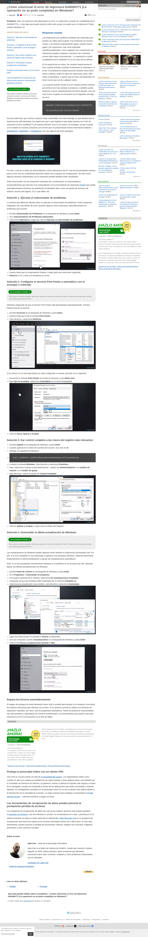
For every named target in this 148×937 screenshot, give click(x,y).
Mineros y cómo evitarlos (129, 66)
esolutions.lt (126, 932)
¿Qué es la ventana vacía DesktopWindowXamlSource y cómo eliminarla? (108, 161)
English (12, 886)
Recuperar (136, 211)
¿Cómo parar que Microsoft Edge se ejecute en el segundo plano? (129, 151)
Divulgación (96, 919)
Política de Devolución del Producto (59, 766)
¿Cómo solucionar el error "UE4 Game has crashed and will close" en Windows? (130, 83)
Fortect (83, 185)
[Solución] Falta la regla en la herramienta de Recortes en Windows (108, 104)
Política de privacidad (8, 934)
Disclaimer (86, 919)
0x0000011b (36, 131)
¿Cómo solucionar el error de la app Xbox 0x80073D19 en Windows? (130, 94)
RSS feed (57, 926)
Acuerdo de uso (57, 919)
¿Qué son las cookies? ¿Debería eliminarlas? (106, 67)
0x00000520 (12, 131)
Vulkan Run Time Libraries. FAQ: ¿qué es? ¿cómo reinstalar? (108, 130)
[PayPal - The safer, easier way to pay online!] (88, 871)
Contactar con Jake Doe (38, 863)
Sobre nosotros (44, 919)
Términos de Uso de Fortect (16, 766)
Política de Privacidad (73, 919)
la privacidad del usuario (51, 777)
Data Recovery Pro (67, 818)
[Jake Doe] (17, 15)
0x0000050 (23, 131)
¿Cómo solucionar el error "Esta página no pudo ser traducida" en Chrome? (129, 104)
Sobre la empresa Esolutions (21, 866)
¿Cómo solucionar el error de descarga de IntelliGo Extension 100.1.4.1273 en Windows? (119, 35)
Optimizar (75, 2)
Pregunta (103, 5)
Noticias (36, 2)
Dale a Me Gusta (85, 926)
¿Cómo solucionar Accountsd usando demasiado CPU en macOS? (130, 121)
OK (30, 934)
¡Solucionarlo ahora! (17, 89)
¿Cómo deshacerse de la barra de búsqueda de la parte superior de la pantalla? (130, 129)
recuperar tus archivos (18, 814)
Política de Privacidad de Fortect (36, 766)
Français (43, 886)
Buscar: (123, 2)
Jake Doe (12, 15)
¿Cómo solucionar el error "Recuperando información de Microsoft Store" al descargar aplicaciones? (121, 26)
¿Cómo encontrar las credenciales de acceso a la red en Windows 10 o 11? (108, 151)
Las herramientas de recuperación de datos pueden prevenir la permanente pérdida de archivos (21, 80)
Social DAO (89, 2)
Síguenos (70, 926)
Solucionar (48, 2)
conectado (27, 901)
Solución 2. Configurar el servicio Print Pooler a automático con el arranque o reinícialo (21, 47)
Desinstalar (62, 2)
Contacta (105, 919)
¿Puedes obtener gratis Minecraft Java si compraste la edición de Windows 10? (130, 161)
